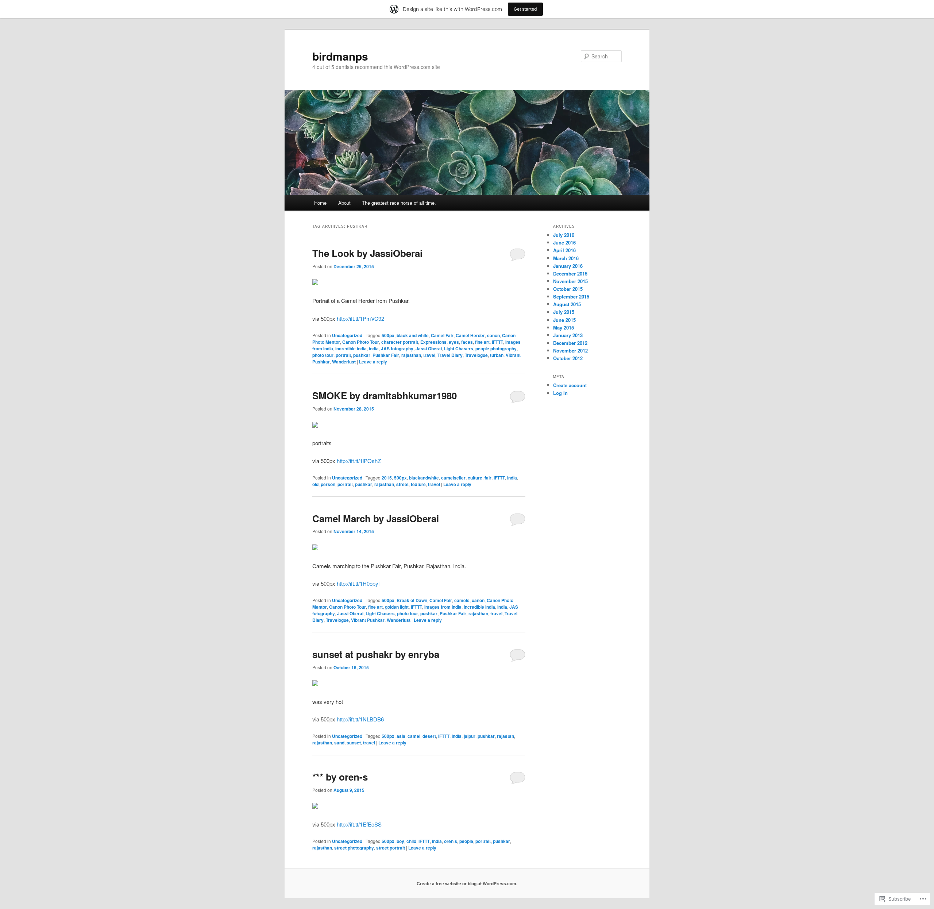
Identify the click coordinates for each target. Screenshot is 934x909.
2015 (387, 477)
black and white (413, 335)
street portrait (390, 847)
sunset (354, 742)
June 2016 (564, 242)
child (411, 841)
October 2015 (568, 288)
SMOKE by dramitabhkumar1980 (384, 395)
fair (488, 477)
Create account (570, 385)
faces (467, 342)
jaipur (469, 736)
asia (401, 736)
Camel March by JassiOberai (375, 518)
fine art (482, 342)
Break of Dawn (412, 600)
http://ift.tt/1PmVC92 (360, 318)
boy (400, 841)
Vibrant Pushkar (368, 620)
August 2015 (567, 304)
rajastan (505, 736)
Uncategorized (347, 335)
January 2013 (568, 335)
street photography (354, 847)
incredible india (351, 348)
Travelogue (476, 355)
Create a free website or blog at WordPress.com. (467, 883)
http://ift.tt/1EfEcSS (359, 824)
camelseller (453, 477)
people (466, 841)
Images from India (443, 607)
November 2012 (570, 350)
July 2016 (563, 234)
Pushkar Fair (386, 355)
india (374, 348)
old (315, 484)
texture (418, 484)
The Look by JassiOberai (367, 253)
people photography (496, 348)
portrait (343, 355)
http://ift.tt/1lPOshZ (359, 461)
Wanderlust (344, 361)
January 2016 (568, 265)
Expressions (433, 342)
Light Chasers (458, 348)
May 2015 (563, 327)
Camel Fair (442, 335)
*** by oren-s (340, 776)
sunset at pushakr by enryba (375, 654)
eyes (454, 342)
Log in (560, 392)
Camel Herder (470, 335)
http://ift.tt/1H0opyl (358, 583)
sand (339, 742)
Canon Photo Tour (360, 342)
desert (429, 736)
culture (475, 477)
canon (493, 335)
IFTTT (497, 342)
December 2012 (570, 342)
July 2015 (563, 311)
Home (320, 202)
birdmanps (340, 56)
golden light (397, 607)
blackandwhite (424, 477)
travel (429, 355)
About (344, 202)
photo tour (322, 355)
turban (496, 355)
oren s (450, 841)
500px (388, 335)
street (402, 484)
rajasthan (411, 355)
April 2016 (564, 250)
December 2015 (570, 273)
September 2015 (571, 296)
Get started (525, 9)
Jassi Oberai (429, 348)
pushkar (361, 355)
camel (414, 736)
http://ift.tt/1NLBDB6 (360, 719)
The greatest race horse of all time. (399, 202)
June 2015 (564, 319)
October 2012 (568, 358)
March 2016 (566, 258)
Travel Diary (450, 355)
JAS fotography (397, 348)
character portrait (399, 342)
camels (462, 600)
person (328, 484)
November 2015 (570, 281)
